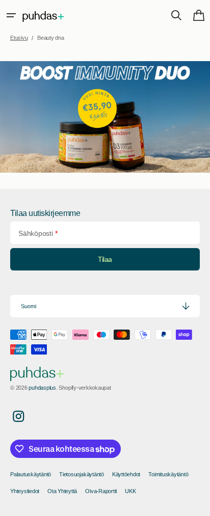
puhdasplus (42, 388)
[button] (11, 15)
